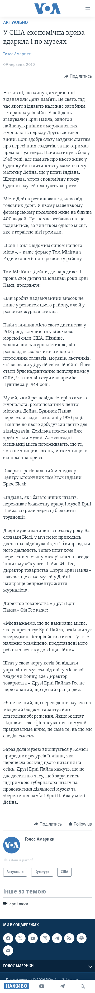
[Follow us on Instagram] (45, 938)
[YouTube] (42, 986)
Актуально (15, 23)
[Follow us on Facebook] (8, 938)
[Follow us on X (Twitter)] (20, 938)
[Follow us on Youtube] (33, 938)
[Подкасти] (82, 938)
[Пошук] (83, 986)
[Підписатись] (8, 951)
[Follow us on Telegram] (57, 938)
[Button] (78, 76)
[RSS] (69, 938)
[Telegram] (62, 986)
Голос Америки (17, 54)
